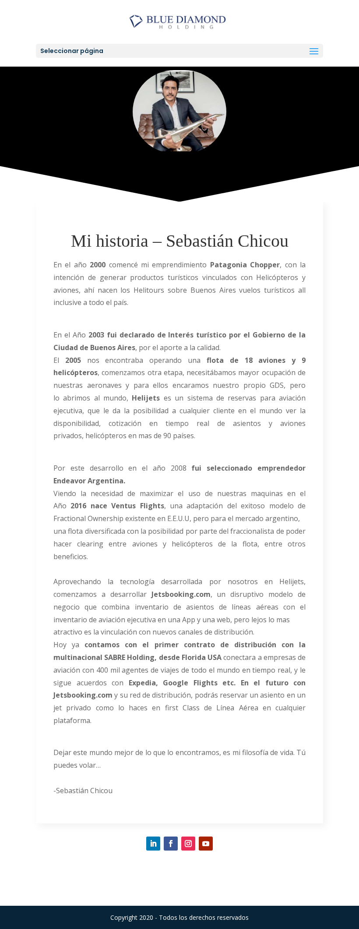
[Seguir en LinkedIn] (153, 844)
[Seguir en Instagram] (188, 844)
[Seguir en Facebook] (171, 844)
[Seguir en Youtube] (206, 844)
